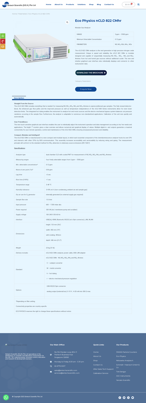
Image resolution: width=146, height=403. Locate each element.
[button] (138, 4)
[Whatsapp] (6, 397)
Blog (99, 4)
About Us (59, 4)
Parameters (22, 14)
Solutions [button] (81, 4)
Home (48, 4)
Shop (91, 4)
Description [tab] (19, 98)
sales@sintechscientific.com (65, 370)
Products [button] (70, 4)
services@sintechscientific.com (67, 373)
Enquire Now (85, 89)
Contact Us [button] (109, 4)
